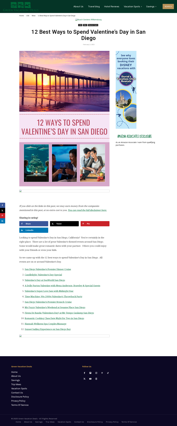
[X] (84, 379)
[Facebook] (84, 373)
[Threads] (96, 379)
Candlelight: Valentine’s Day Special (43, 274)
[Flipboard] (90, 373)
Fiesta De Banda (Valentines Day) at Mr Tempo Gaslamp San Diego (59, 313)
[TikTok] (108, 373)
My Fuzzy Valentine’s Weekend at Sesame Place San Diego (55, 307)
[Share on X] (2, 210)
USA (27, 16)
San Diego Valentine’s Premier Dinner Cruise (48, 269)
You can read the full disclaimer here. (87, 210)
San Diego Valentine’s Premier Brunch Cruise (48, 302)
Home (21, 16)
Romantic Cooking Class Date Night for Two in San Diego (54, 318)
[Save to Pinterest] (2, 215)
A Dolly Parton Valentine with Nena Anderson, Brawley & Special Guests (62, 285)
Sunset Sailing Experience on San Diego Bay (48, 329)
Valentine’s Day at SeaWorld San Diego (45, 280)
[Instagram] (96, 373)
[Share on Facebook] (2, 205)
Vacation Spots (93, 25)
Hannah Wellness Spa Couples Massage (45, 323)
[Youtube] (90, 379)
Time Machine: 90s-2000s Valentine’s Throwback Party (53, 296)
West (33, 16)
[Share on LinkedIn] (2, 220)
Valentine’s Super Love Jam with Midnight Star (49, 291)
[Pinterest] (102, 373)
